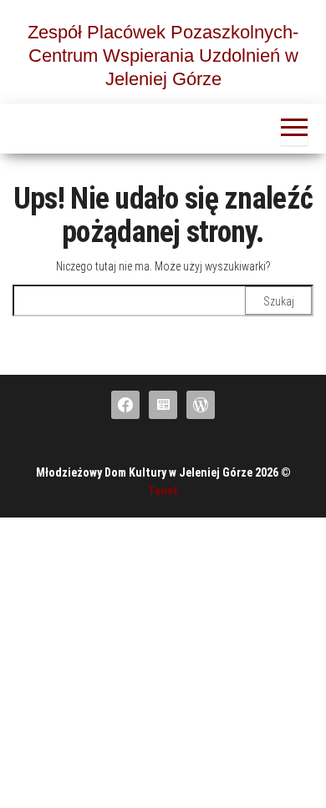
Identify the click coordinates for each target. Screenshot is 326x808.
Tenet (163, 490)
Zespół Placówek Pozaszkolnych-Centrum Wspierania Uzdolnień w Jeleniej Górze (163, 55)
